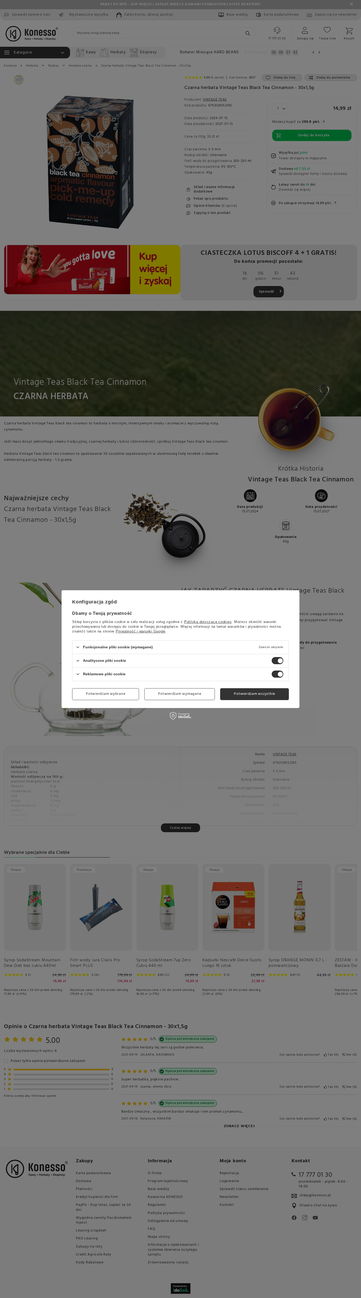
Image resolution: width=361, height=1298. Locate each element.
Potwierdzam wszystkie (254, 694)
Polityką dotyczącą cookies (208, 622)
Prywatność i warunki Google (140, 631)
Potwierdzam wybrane (105, 694)
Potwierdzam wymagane (179, 694)
